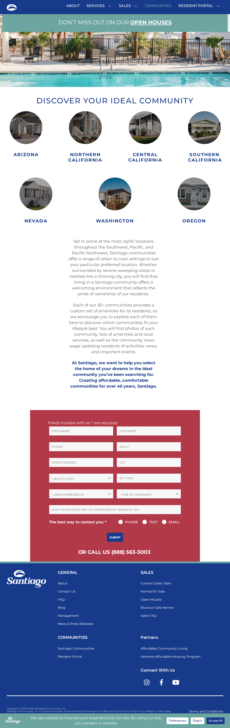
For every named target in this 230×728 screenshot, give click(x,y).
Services (95, 6)
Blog (61, 608)
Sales (125, 6)
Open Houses (151, 22)
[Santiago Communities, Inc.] (12, 9)
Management (68, 616)
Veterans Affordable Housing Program (171, 657)
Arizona (26, 154)
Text (153, 522)
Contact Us (66, 591)
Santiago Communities (76, 648)
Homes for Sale (153, 591)
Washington (115, 221)
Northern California (85, 157)
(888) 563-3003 (130, 552)
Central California (145, 157)
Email (174, 522)
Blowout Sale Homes (157, 608)
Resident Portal (195, 6)
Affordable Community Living (164, 648)
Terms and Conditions (206, 711)
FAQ (61, 599)
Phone (131, 522)
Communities (158, 6)
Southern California (205, 157)
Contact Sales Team (156, 583)
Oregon (194, 221)
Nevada (35, 221)
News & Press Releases (75, 624)
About (73, 6)
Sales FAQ (149, 616)
